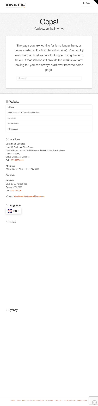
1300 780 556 (15, 190)
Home (11, 107)
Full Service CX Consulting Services (24, 113)
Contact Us (14, 123)
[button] (95, 2)
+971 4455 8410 (16, 160)
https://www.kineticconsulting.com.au (29, 196)
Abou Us (12, 118)
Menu (88, 3)
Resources (13, 129)
